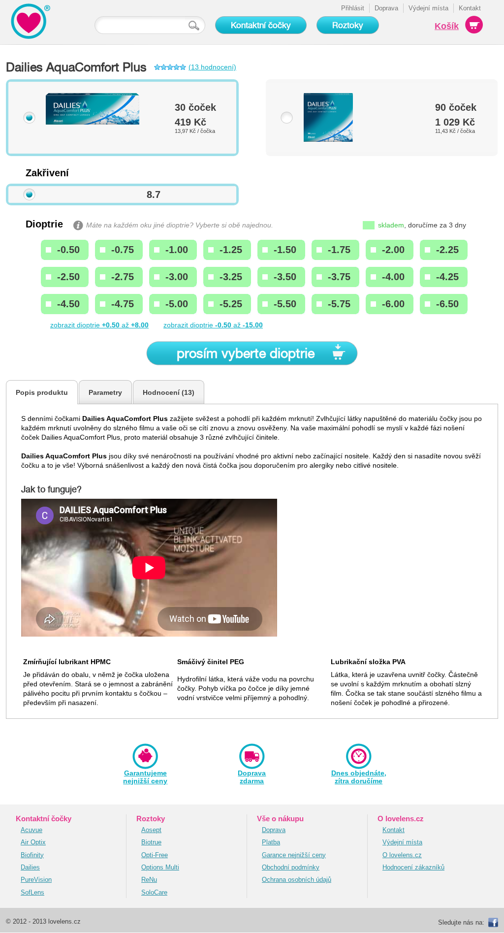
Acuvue (31, 830)
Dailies (30, 867)
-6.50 (447, 303)
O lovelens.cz (402, 855)
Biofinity (32, 855)
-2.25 (447, 249)
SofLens (32, 892)
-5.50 (285, 303)
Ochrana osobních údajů (296, 879)
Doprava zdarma (252, 777)
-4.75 (122, 303)
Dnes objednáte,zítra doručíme (358, 777)
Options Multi (160, 867)
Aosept (151, 830)
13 (188, 392)
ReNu (149, 879)
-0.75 (122, 249)
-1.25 (231, 249)
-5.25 (231, 303)
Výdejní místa (428, 8)
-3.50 (285, 276)
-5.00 (176, 303)
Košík (447, 26)
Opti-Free (154, 855)
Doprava (386, 8)
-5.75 (339, 303)
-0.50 (68, 249)
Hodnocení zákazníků (413, 867)
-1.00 (176, 249)
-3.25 (231, 276)
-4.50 (68, 303)
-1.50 (285, 249)
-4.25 (447, 276)
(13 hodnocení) (212, 67)
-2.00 (393, 249)
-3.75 (339, 276)
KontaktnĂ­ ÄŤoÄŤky (28, 9)
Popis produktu (42, 392)
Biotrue (151, 842)
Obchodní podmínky (290, 867)
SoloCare (154, 892)
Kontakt (470, 8)
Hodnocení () (168, 392)
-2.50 (68, 276)
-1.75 (339, 249)
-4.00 (393, 276)
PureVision (36, 879)
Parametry (105, 392)
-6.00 (393, 303)
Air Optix (33, 842)
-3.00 (176, 276)
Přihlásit (352, 8)
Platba (271, 842)
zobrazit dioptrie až (99, 325)
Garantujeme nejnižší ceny (145, 777)
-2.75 (122, 276)
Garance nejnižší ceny (294, 855)
